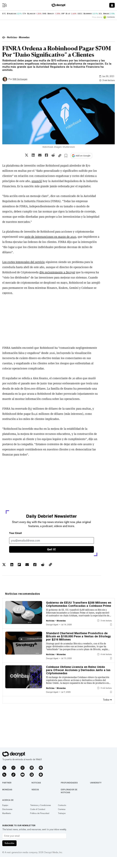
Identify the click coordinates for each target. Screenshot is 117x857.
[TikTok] (13, 775)
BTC (4, 14)
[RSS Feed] (4, 775)
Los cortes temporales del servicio (23, 262)
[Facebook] (41, 768)
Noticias (36, 783)
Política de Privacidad (39, 813)
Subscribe (9, 843)
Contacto (62, 805)
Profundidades (69, 783)
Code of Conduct (37, 809)
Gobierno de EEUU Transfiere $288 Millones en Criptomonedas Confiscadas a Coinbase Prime (78, 604)
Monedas (7, 789)
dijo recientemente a (57, 272)
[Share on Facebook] (46, 155)
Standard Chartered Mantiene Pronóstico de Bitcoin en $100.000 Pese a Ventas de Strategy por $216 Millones (78, 636)
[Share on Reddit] (53, 155)
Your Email (15, 533)
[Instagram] (13, 768)
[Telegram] (41, 775)
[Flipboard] (32, 775)
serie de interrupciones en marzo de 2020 (50, 237)
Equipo (5, 805)
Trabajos (62, 813)
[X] (4, 768)
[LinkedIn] (32, 768)
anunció (37, 181)
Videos (35, 789)
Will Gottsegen (20, 79)
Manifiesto (6, 813)
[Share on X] (26, 155)
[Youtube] (23, 775)
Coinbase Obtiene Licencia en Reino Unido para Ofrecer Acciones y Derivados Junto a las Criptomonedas (78, 670)
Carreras (61, 809)
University (95, 783)
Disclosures (7, 809)
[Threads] (23, 768)
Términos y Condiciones (40, 805)
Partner (6, 783)
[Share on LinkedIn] (33, 155)
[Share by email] (40, 155)
